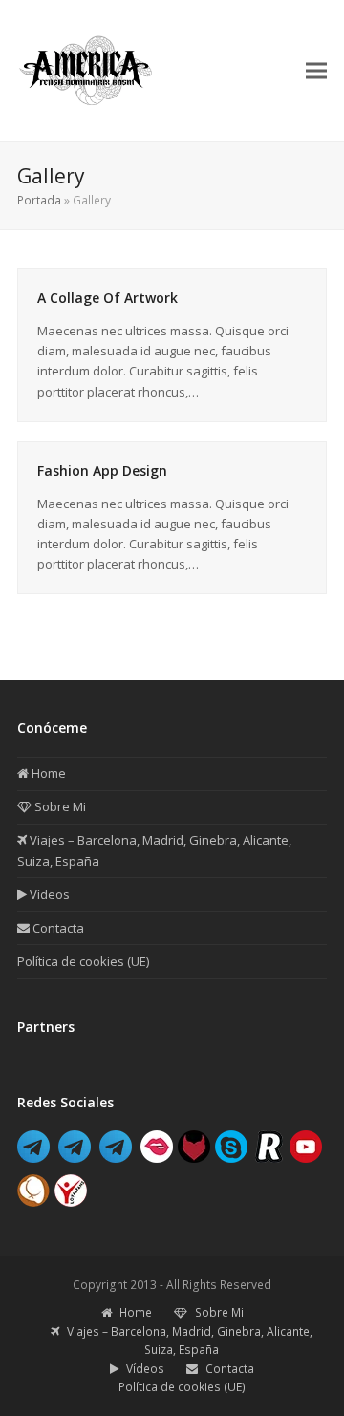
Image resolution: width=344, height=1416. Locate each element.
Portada (39, 200)
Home (47, 773)
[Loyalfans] (70, 1201)
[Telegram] (33, 1157)
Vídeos (48, 894)
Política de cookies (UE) (83, 961)
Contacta (57, 927)
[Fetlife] (194, 1157)
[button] (316, 70)
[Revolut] (268, 1157)
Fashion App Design (102, 470)
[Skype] (231, 1157)
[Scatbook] (33, 1201)
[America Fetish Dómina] (74, 1157)
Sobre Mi (59, 806)
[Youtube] (306, 1157)
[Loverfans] (156, 1157)
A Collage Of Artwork (107, 298)
